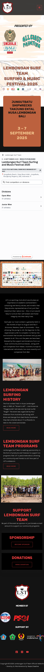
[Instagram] (22, 652)
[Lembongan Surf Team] (7, 7)
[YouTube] (27, 652)
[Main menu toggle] (39, 7)
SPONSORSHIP (22, 538)
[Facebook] (16, 652)
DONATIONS (22, 558)
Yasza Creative (33, 666)
